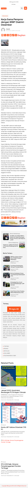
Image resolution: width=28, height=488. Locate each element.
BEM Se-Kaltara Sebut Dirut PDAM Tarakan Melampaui (16, 258)
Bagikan (21, 35)
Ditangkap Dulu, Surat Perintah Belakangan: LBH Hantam (17, 284)
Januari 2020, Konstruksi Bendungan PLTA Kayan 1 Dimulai (13, 391)
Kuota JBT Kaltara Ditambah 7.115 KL (13, 428)
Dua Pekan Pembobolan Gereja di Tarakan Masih (17, 266)
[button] (25, 8)
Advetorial (5, 16)
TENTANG (6, 346)
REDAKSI (6, 348)
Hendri (4, 388)
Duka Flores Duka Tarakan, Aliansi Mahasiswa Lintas (18, 292)
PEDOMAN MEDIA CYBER (10, 355)
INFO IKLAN (6, 351)
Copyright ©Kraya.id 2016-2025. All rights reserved (14, 485)
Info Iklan (13, 4)
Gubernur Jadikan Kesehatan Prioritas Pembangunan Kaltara (10, 246)
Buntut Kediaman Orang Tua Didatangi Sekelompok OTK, (18, 275)
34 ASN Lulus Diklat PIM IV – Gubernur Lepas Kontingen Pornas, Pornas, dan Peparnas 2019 (17, 238)
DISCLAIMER (7, 353)
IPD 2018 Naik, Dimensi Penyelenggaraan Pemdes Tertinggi (11, 466)
